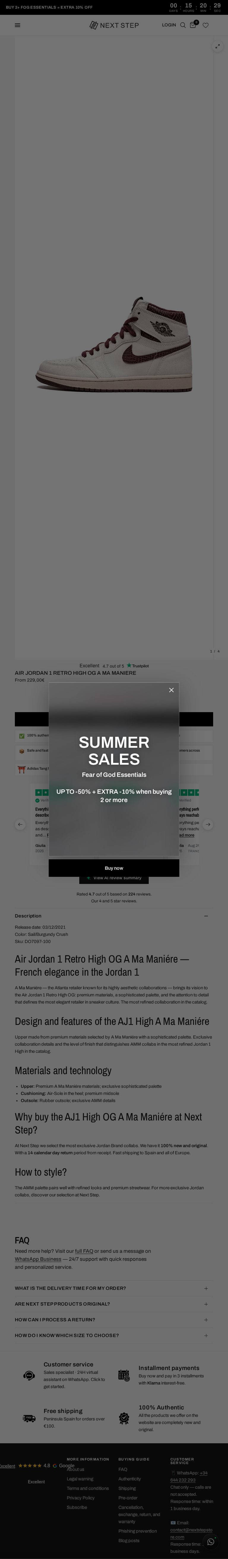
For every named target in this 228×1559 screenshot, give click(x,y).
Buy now (114, 868)
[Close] (171, 690)
